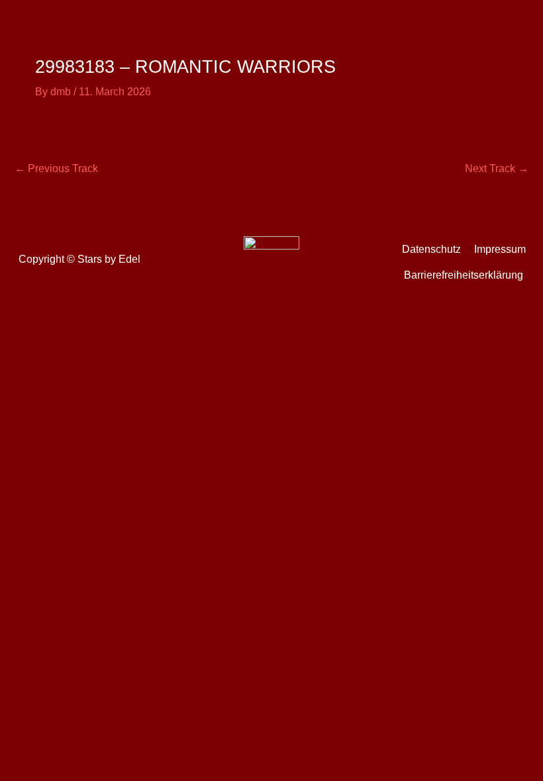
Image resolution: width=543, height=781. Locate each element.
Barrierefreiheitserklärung (463, 275)
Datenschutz (431, 249)
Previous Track (56, 168)
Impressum (500, 249)
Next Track (496, 168)
